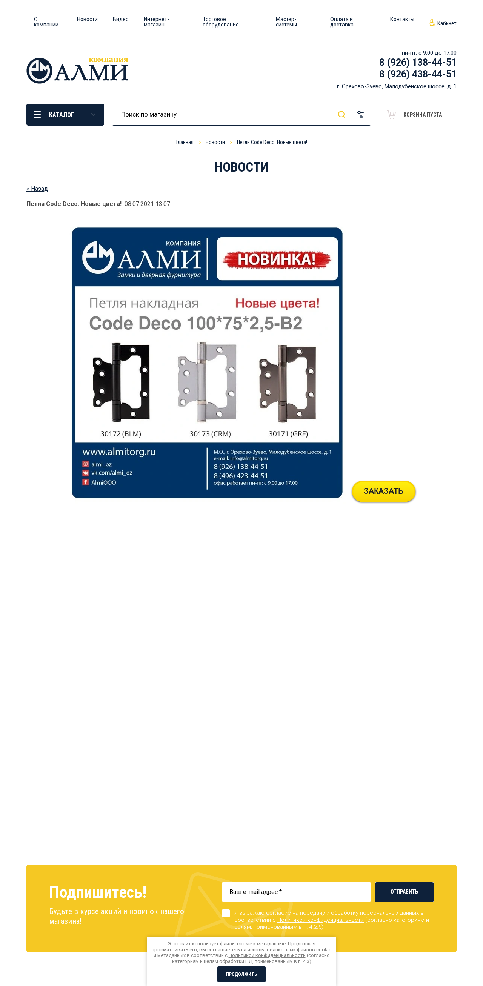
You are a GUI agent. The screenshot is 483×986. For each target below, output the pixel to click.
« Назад (37, 188)
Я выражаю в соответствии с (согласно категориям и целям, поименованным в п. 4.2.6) (331, 920)
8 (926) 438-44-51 (418, 74)
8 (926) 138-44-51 (418, 62)
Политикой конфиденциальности (320, 920)
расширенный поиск (360, 115)
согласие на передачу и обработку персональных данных (342, 912)
